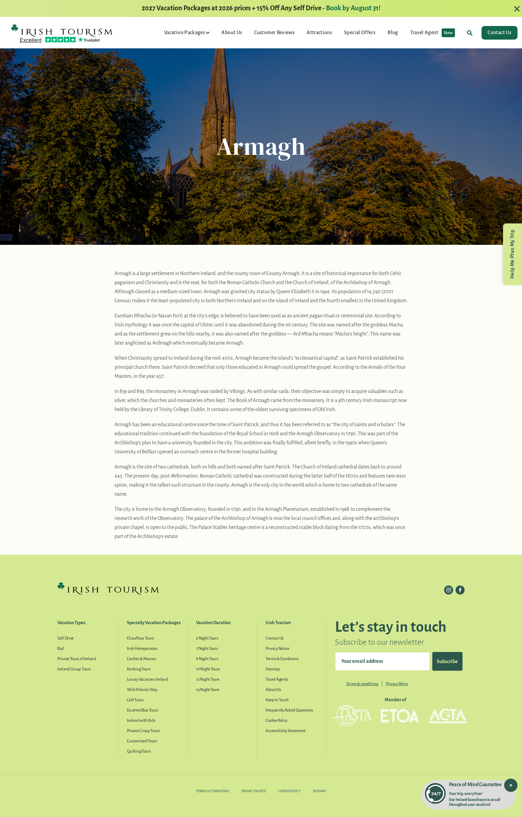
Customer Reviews (274, 32)
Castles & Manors (141, 659)
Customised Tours (142, 741)
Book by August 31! (353, 8)
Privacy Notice (277, 648)
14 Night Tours (208, 689)
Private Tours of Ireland (76, 659)
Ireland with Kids (141, 720)
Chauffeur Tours (140, 638)
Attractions (319, 32)
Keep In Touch (277, 700)
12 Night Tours (208, 679)
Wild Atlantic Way (142, 689)
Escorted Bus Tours (142, 710)
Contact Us (499, 32)
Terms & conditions (362, 684)
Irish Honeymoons (142, 648)
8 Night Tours (207, 659)
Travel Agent (431, 32)
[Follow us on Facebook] (460, 590)
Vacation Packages (185, 32)
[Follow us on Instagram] (448, 590)
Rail (60, 648)
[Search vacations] (469, 33)
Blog (393, 32)
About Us (231, 32)
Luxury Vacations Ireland (147, 679)
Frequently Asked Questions (289, 710)
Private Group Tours (143, 730)
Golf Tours (135, 700)
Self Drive (65, 638)
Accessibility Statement (286, 730)
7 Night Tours (207, 648)
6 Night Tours (207, 638)
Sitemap (273, 669)
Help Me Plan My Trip (512, 254)
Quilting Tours (139, 751)
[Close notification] (510, 785)
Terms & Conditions (282, 659)
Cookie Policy (276, 720)
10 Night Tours (208, 669)
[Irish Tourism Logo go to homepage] (62, 30)
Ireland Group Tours (74, 669)
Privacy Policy (397, 684)
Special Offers (359, 32)
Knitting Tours (139, 669)
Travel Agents (277, 679)
